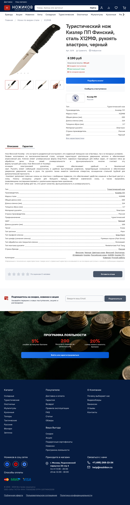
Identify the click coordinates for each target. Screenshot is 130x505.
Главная (9, 20)
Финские (80, 252)
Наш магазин (21, 2)
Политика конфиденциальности (76, 495)
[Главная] (22, 7)
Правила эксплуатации (57, 408)
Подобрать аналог (95, 80)
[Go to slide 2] (10, 73)
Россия (122, 249)
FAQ (48, 412)
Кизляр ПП (92, 97)
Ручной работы (118, 257)
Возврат (50, 404)
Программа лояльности (57, 450)
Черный (121, 221)
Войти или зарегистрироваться (65, 355)
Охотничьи (119, 252)
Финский (110, 252)
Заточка (8, 432)
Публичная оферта (13, 495)
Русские (8, 424)
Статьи (49, 416)
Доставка (8, 2)
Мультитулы (10, 408)
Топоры (8, 416)
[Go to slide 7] (28, 73)
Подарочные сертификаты (59, 442)
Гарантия (50, 400)
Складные (9, 396)
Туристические (11, 400)
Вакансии (92, 404)
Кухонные (9, 412)
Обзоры (50, 420)
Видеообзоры (94, 400)
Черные (87, 252)
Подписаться (115, 298)
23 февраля (78, 255)
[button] (11, 84)
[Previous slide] (9, 85)
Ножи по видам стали (28, 20)
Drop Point (120, 235)
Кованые (107, 257)
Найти (93, 7)
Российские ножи (99, 255)
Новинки (50, 446)
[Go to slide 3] (14, 73)
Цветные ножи (98, 252)
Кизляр (87, 255)
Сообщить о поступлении (96, 89)
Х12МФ (47, 20)
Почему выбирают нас (98, 396)
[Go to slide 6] (24, 73)
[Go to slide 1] (7, 73)
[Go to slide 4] (17, 73)
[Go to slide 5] (21, 73)
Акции (49, 437)
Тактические (10, 420)
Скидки (49, 433)
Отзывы (91, 408)
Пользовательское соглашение (41, 495)
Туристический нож (116, 189)
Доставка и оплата (55, 396)
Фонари (8, 428)
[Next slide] (123, 15)
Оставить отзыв (108, 274)
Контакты (92, 412)
